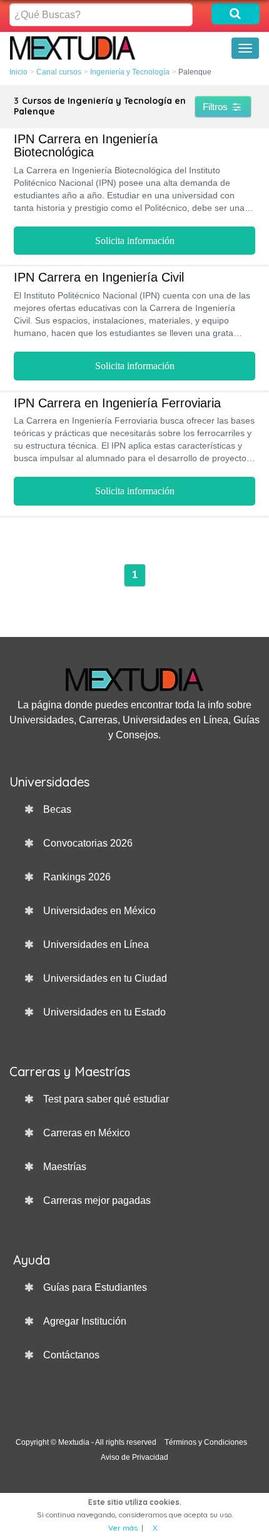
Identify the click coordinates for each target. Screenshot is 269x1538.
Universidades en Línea (96, 944)
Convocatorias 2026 (88, 843)
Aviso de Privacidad (134, 1457)
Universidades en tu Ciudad (105, 978)
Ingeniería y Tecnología (130, 72)
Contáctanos (71, 1355)
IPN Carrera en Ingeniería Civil (99, 277)
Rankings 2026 (77, 877)
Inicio (18, 72)
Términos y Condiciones (206, 1442)
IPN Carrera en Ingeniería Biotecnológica (86, 146)
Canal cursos (58, 72)
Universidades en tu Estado (104, 1012)
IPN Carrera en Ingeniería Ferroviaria (117, 403)
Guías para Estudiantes (95, 1287)
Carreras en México (86, 1133)
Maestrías (64, 1166)
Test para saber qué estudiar (106, 1099)
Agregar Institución (84, 1321)
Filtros (216, 106)
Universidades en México (99, 910)
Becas (57, 809)
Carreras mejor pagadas (97, 1200)
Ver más (123, 1527)
